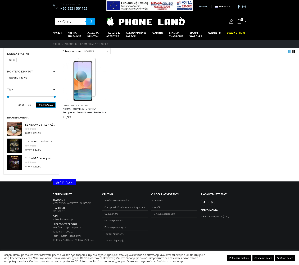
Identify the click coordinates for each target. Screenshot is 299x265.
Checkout (159, 200)
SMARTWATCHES (195, 34)
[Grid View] (290, 51)
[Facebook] (238, 6)
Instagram (212, 202)
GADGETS (214, 33)
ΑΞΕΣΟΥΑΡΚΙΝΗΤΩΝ (93, 34)
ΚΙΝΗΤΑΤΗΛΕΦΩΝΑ (74, 34)
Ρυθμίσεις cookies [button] (239, 257)
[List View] (294, 51)
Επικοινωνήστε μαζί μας (216, 216)
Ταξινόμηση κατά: (72, 51)
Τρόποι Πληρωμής (114, 240)
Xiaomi (12, 59)
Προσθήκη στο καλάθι (101, 63)
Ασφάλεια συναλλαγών (117, 200)
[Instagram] (244, 6)
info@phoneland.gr (63, 219)
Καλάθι (157, 207)
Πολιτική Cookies (114, 220)
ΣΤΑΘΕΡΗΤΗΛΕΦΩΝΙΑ (176, 34)
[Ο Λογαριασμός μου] (231, 21)
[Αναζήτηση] (90, 21)
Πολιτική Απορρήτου (115, 227)
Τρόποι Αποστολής (114, 233)
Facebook (204, 202)
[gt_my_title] (84, 79)
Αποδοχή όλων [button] (285, 257)
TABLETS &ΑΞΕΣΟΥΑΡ (113, 34)
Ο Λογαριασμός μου (164, 213)
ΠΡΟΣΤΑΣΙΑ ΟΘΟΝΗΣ (79, 105)
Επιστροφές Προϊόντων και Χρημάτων (125, 207)
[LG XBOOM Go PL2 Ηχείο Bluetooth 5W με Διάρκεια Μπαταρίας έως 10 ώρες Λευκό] (14, 129)
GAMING (157, 33)
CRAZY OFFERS (236, 33)
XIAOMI (66, 105)
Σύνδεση (203, 6)
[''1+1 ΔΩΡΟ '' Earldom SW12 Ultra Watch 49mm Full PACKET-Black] (14, 146)
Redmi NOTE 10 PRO (18, 77)
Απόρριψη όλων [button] (263, 257)
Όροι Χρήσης (111, 213)
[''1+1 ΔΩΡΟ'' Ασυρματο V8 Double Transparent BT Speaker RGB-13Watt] (14, 162)
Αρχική (57, 33)
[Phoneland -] (146, 21)
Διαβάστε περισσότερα (170, 261)
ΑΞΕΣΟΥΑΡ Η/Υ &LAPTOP (136, 34)
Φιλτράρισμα (46, 104)
